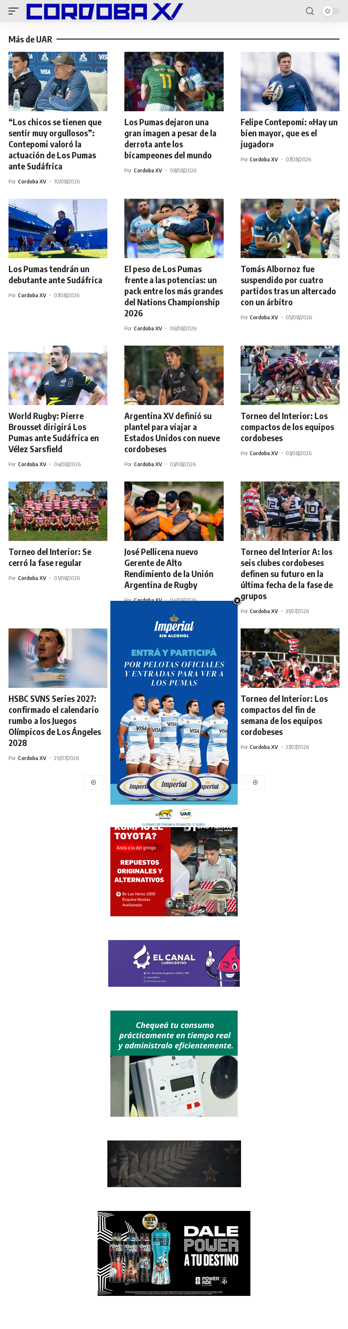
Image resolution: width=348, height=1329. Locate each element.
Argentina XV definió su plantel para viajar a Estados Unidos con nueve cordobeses (172, 432)
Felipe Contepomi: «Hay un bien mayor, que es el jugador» (289, 132)
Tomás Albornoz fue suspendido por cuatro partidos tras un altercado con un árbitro (288, 285)
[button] (15, 11)
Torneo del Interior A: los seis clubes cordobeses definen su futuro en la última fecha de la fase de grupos (287, 573)
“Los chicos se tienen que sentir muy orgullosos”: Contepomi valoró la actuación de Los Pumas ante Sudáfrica (54, 143)
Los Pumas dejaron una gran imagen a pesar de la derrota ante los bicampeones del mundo (170, 138)
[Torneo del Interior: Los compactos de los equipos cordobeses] (290, 375)
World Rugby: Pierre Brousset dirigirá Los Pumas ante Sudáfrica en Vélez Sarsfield (53, 432)
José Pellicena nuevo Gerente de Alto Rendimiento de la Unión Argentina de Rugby (168, 568)
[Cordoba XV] (103, 11)
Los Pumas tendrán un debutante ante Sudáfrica (55, 274)
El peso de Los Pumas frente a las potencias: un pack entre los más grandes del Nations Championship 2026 (173, 290)
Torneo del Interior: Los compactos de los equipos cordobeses (287, 426)
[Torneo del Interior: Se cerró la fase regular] (57, 511)
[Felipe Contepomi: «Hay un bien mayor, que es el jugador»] (290, 81)
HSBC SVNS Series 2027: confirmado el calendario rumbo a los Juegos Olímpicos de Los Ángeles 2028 (54, 720)
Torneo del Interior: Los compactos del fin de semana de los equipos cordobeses (284, 715)
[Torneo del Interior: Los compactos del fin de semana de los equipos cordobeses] (290, 658)
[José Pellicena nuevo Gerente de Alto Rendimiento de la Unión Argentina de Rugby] (173, 511)
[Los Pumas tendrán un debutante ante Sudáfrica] (57, 228)
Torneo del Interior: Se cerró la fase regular (49, 557)
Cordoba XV (32, 181)
